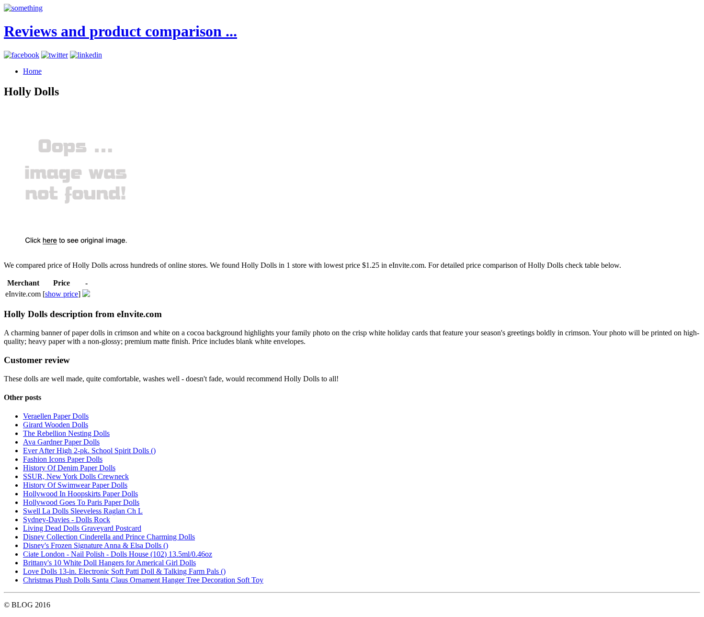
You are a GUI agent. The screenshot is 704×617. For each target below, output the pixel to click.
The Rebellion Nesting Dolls (66, 433)
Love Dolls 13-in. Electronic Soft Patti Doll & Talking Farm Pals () (124, 571)
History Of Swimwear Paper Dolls (75, 485)
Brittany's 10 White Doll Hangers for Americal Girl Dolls (109, 563)
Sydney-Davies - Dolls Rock (66, 519)
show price (61, 294)
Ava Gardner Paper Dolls (61, 442)
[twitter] (54, 55)
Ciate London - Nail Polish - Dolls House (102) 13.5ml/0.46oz (117, 554)
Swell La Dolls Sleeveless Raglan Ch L (83, 511)
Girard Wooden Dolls (55, 425)
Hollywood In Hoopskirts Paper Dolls (80, 494)
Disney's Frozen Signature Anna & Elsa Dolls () (95, 545)
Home (32, 71)
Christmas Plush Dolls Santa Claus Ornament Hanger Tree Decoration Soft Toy (143, 580)
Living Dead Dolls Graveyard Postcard (82, 528)
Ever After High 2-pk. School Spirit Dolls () (89, 450)
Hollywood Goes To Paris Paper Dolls (81, 502)
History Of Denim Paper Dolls (69, 468)
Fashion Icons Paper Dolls (62, 459)
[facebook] (21, 55)
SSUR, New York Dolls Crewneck (76, 476)
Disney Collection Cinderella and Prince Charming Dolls (109, 537)
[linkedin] (86, 55)
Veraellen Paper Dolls (56, 416)
